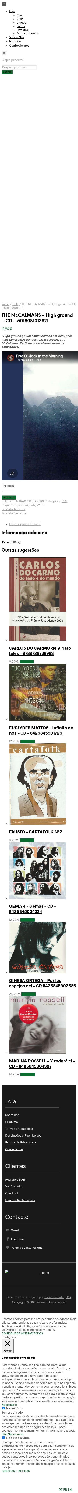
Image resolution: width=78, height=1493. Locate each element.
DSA (68, 1297)
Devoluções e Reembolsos (23, 1135)
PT (60, 1489)
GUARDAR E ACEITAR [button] (16, 1471)
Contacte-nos (19, 45)
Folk (32, 505)
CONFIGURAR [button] (11, 1333)
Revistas (22, 29)
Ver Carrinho (13, 1186)
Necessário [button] (9, 1404)
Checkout (11, 1193)
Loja (12, 11)
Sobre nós (12, 1115)
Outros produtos (28, 33)
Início (5, 304)
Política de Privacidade (20, 1142)
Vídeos (21, 22)
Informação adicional (25, 524)
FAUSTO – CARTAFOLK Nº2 (35, 831)
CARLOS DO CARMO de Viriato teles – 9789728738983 (40, 650)
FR (65, 1489)
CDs (19, 15)
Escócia (22, 505)
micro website (54, 1297)
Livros (21, 26)
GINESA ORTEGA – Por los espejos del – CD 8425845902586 (42, 983)
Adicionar (27, 661)
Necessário (14, 1408)
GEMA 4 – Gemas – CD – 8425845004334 (32, 908)
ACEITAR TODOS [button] (32, 1333)
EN (70, 1489)
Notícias (15, 41)
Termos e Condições (19, 1128)
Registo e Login (16, 1179)
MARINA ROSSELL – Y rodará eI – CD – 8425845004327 (42, 1063)
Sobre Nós (16, 37)
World (41, 505)
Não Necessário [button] (12, 1434)
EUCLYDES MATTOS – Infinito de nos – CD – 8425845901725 (41, 730)
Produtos (11, 1121)
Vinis (20, 19)
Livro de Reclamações (20, 1200)
